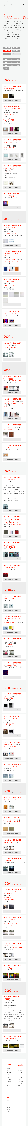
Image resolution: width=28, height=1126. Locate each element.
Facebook (9, 1104)
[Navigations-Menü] (20, 4)
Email (8, 1105)
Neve (5, 1119)
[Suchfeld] (23, 4)
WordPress (6, 1123)
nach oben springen (16, 80)
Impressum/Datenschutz (9, 1109)
